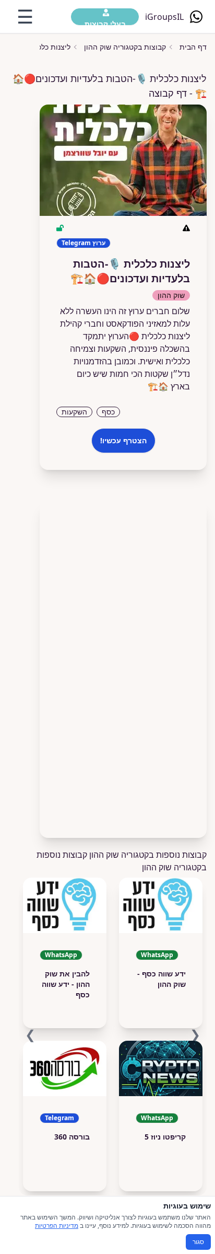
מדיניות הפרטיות (56, 1225)
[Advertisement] (123, 664)
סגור (198, 1241)
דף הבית (193, 47)
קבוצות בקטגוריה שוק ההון (125, 47)
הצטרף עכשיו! (123, 440)
